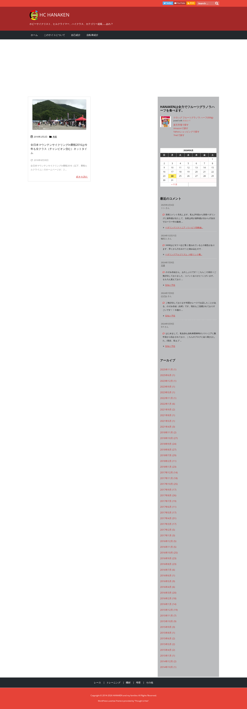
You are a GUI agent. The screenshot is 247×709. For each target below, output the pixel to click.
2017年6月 (168, 506)
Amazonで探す (180, 128)
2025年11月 (168, 369)
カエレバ (186, 121)
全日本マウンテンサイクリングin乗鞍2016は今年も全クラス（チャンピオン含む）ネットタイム (59, 149)
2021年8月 (167, 415)
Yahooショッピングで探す (186, 131)
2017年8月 (168, 495)
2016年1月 (168, 604)
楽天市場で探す (181, 124)
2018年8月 (168, 449)
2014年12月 (168, 661)
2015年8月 (167, 632)
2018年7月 (168, 455)
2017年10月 (169, 483)
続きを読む (82, 176)
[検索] (216, 3)
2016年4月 (167, 586)
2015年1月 (167, 655)
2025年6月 (167, 375)
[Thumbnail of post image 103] (59, 114)
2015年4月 (167, 649)
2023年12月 (168, 380)
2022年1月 (167, 403)
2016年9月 (168, 558)
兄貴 (163, 265)
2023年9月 (167, 386)
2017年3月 (168, 524)
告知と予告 (170, 285)
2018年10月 (169, 438)
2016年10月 (169, 552)
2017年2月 (167, 529)
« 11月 (174, 184)
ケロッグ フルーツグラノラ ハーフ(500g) (193, 117)
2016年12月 (168, 541)
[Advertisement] (123, 66)
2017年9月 (168, 489)
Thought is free (141, 701)
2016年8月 (168, 564)
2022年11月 (168, 398)
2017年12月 (169, 472)
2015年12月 (169, 609)
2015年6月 (167, 638)
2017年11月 (169, 478)
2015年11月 (168, 615)
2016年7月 (167, 569)
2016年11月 (168, 546)
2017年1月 (167, 535)
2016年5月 (167, 581)
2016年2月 (168, 598)
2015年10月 (168, 621)
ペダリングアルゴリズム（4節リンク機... (183, 254)
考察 (55, 136)
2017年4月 (168, 518)
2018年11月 (168, 432)
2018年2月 (168, 461)
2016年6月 (167, 575)
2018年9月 (168, 443)
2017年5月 (168, 512)
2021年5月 (167, 421)
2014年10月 (168, 667)
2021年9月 (167, 409)
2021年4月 (167, 426)
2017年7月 (168, 501)
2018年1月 (168, 466)
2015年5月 (167, 644)
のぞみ (164, 296)
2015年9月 (167, 627)
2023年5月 (167, 392)
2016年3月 (168, 592)
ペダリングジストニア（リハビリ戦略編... (184, 227)
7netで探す (178, 135)
